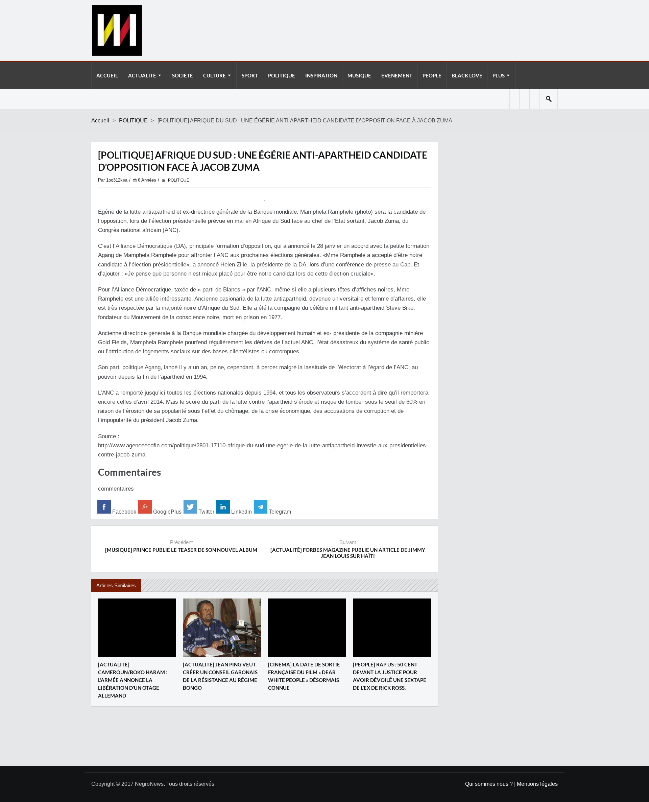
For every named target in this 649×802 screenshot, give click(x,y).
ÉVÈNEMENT (396, 75)
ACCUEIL (107, 75)
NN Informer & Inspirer (116, 30)
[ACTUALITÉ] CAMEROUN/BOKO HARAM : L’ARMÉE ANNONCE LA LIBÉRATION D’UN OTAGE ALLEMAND (132, 680)
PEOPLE (432, 75)
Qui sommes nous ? (489, 784)
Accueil (100, 120)
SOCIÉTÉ (182, 75)
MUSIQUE (359, 75)
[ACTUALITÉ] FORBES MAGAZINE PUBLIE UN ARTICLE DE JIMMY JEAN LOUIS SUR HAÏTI (347, 553)
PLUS (498, 75)
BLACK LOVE (467, 75)
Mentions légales (537, 784)
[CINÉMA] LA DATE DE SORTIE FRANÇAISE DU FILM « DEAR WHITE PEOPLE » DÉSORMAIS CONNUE (304, 676)
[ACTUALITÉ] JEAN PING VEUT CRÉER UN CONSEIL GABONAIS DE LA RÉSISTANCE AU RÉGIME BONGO (220, 676)
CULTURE (214, 75)
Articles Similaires (116, 585)
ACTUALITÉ (142, 75)
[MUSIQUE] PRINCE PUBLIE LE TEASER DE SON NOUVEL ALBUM (181, 550)
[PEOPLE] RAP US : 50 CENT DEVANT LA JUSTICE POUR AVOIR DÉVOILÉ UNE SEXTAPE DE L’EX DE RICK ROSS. (389, 676)
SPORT (250, 75)
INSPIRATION (321, 75)
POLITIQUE (281, 75)
